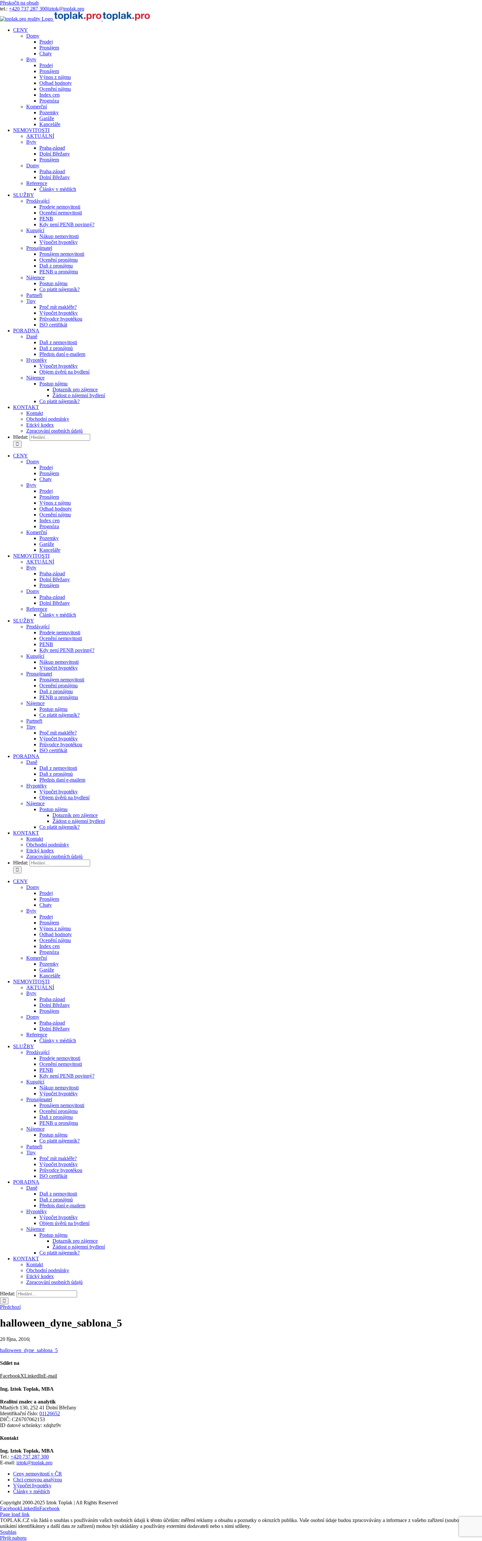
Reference (36, 183)
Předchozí (10, 1307)
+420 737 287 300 (28, 8)
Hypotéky (36, 360)
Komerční (36, 106)
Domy (32, 36)
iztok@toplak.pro (66, 8)
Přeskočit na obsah (19, 3)
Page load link (15, 1514)
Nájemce (35, 277)
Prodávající (38, 201)
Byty (31, 59)
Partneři (34, 295)
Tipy (31, 301)
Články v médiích (31, 1491)
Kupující (35, 230)
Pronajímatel (39, 248)
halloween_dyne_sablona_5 (29, 1350)
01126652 (49, 1413)
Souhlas (8, 1532)
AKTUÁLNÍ (40, 136)
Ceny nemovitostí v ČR (37, 1473)
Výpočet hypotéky (32, 1485)
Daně (31, 336)
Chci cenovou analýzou (37, 1479)
